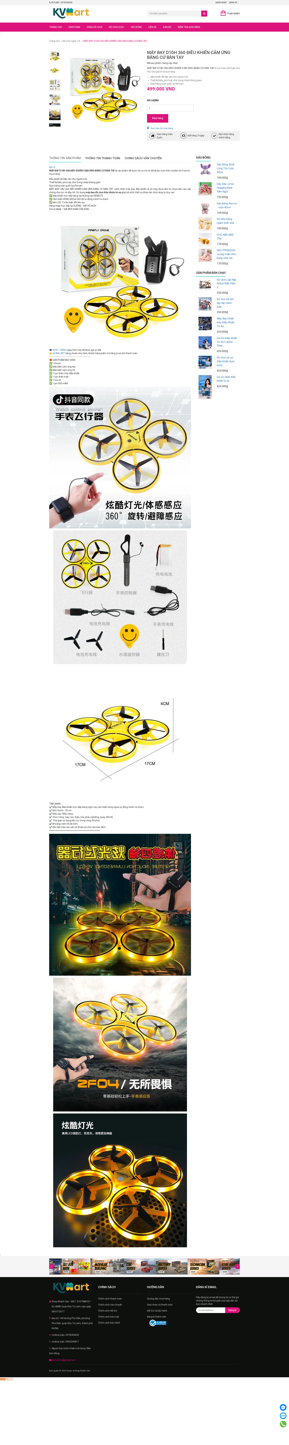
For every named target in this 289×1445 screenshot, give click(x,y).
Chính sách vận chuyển (110, 1304)
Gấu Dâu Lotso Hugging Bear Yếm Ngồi (225, 187)
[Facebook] (283, 1407)
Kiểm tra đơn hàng (189, 27)
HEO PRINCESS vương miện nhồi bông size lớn (226, 254)
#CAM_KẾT (59, 353)
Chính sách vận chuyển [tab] (143, 158)
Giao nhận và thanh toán (160, 1304)
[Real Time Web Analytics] (6, 1379)
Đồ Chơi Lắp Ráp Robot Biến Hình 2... (226, 283)
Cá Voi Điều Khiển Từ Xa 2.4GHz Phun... (227, 342)
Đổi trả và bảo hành (157, 1310)
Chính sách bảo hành (109, 1322)
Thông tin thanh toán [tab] (102, 158)
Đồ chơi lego (116, 27)
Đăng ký (233, 2)
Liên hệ (152, 27)
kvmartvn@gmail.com (64, 1360)
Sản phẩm (74, 27)
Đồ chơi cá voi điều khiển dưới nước (225, 361)
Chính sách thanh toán (110, 1298)
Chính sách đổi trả (107, 1310)
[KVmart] (71, 1288)
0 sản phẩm (233, 13)
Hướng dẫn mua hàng (158, 1298)
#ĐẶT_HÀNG (59, 350)
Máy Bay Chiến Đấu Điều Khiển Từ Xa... (225, 322)
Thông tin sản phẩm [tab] (65, 158)
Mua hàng (157, 118)
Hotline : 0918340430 (61, 2)
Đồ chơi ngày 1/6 (71, 41)
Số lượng (153, 100)
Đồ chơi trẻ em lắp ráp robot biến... (225, 303)
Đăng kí (232, 1310)
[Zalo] (283, 1415)
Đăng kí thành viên (156, 1316)
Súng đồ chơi (94, 27)
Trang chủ (55, 27)
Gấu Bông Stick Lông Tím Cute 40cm (225, 168)
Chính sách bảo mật (108, 1316)
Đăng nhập (221, 2)
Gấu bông (136, 27)
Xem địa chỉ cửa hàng (162, 128)
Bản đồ (167, 27)
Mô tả (52, 167)
